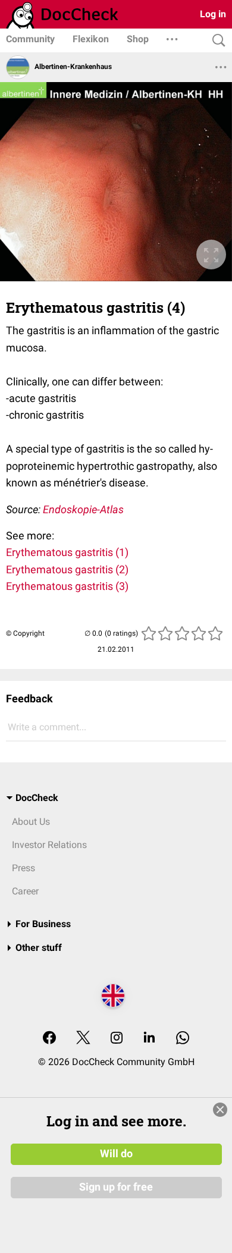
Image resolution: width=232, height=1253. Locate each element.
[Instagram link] (116, 1038)
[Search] (216, 41)
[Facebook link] (49, 1038)
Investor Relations (49, 844)
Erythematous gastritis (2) (67, 569)
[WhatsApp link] (182, 1038)
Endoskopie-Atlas (83, 509)
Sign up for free (116, 1187)
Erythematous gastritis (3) (67, 586)
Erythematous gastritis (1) (67, 552)
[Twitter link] (83, 1038)
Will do (116, 1154)
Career (25, 891)
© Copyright (25, 633)
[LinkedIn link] (149, 1038)
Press (23, 868)
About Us (31, 821)
